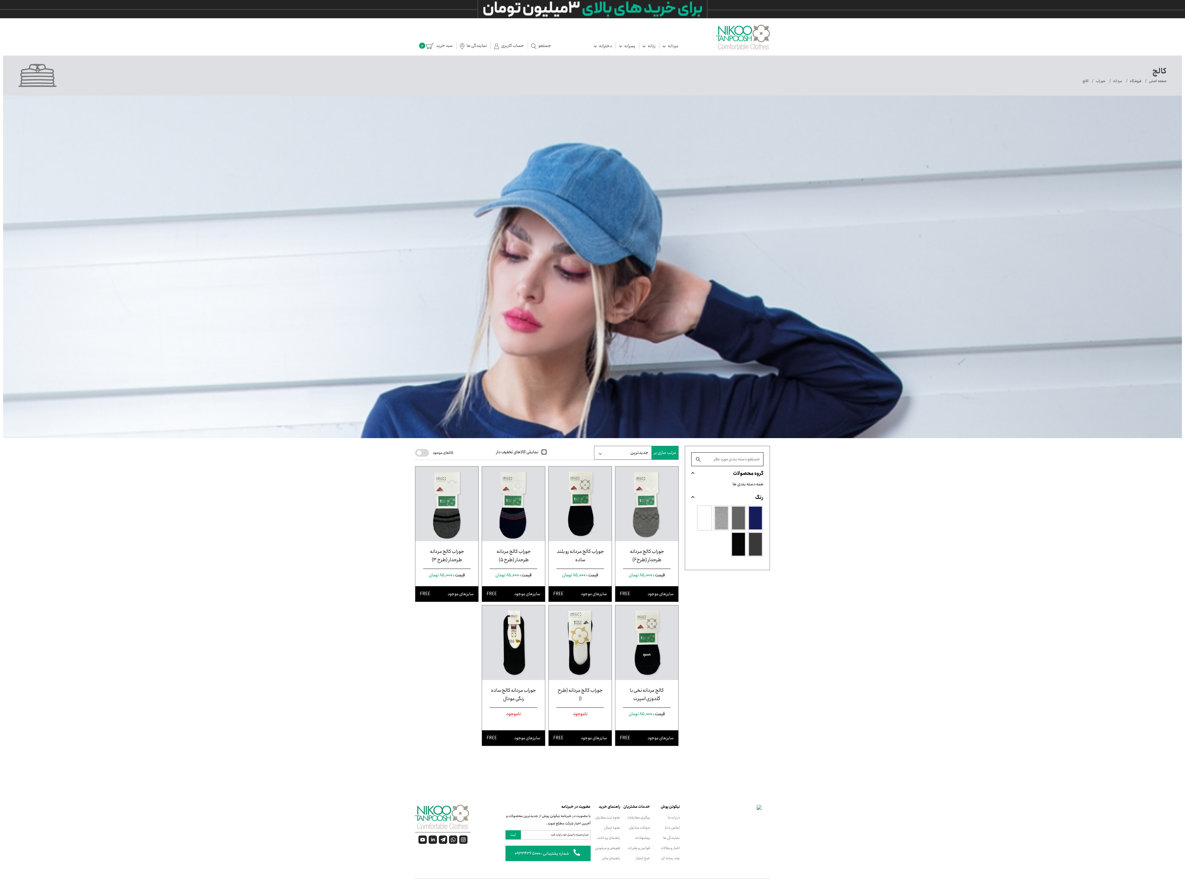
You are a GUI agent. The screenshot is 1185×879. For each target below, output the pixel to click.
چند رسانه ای (670, 858)
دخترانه (605, 46)
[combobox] (622, 452)
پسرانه (629, 46)
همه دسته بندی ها (748, 484)
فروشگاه (1135, 81)
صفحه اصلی (1157, 81)
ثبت (513, 835)
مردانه (672, 46)
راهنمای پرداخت (608, 838)
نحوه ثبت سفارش (607, 817)
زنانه (651, 46)
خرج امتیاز (643, 858)
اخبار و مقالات (670, 848)
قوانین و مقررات (639, 848)
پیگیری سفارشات (638, 817)
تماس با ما (672, 828)
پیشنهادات (642, 838)
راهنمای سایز (611, 858)
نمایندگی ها (671, 838)
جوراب (1100, 81)
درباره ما (674, 817)
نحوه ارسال (612, 828)
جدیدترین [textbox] (639, 452)
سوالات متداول (639, 828)
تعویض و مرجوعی (607, 848)
